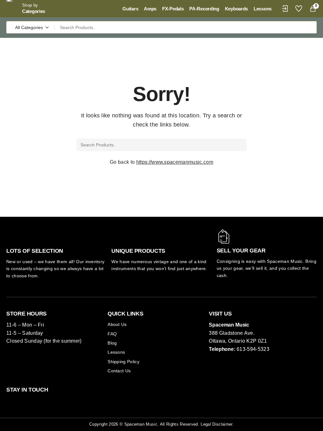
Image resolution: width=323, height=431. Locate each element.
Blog (112, 342)
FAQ (112, 333)
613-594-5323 (253, 349)
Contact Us (119, 370)
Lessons (116, 352)
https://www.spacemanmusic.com (174, 162)
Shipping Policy (123, 361)
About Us (117, 324)
